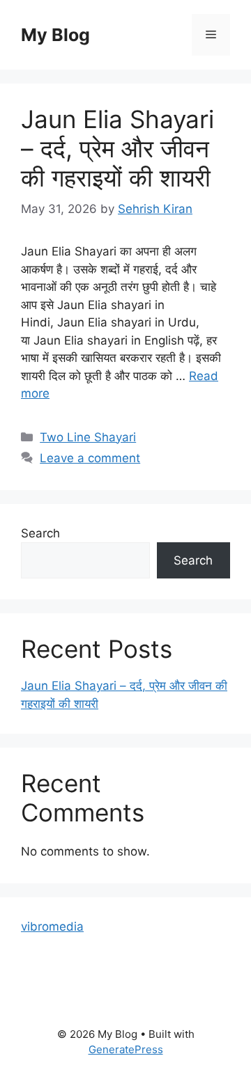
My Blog (55, 34)
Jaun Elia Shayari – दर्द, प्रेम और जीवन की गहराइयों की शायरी (117, 148)
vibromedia (52, 926)
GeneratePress (126, 1049)
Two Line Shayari (88, 437)
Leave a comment (90, 458)
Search (40, 533)
